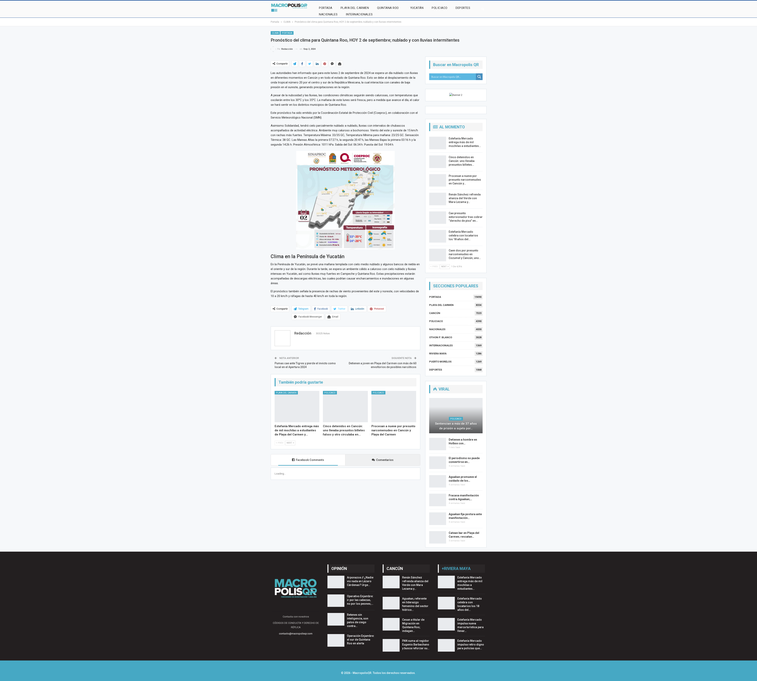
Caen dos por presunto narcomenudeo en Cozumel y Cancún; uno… (465, 254)
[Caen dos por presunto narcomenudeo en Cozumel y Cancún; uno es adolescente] (437, 255)
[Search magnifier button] (479, 76)
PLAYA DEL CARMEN (355, 8)
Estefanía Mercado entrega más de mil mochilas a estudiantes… (465, 142)
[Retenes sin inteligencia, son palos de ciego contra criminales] (335, 619)
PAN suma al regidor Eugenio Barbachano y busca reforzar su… (415, 644)
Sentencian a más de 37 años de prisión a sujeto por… (456, 426)
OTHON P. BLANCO (440, 337)
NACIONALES (328, 14)
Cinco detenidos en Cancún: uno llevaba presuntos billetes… (462, 161)
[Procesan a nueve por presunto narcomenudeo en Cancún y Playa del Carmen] (393, 406)
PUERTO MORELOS (440, 361)
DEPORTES (463, 8)
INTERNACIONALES (359, 14)
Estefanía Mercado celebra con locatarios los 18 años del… (463, 235)
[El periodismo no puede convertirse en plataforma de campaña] (437, 462)
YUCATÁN (416, 8)
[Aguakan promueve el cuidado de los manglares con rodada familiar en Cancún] (437, 481)
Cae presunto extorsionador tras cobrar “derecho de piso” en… (466, 217)
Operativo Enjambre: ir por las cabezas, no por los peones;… (360, 600)
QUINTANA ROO (388, 8)
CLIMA (275, 33)
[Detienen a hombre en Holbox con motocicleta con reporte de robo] (437, 444)
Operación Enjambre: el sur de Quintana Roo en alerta (360, 639)
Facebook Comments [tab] (310, 459)
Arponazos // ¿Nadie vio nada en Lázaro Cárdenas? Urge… (360, 581)
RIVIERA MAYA (438, 353)
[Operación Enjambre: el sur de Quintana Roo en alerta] (335, 640)
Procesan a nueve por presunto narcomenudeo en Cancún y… (465, 179)
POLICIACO (439, 8)
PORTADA (325, 8)
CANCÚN (434, 313)
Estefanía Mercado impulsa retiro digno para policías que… (470, 644)
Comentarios (384, 459)
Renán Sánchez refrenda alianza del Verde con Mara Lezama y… (465, 198)
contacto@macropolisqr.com (295, 633)
